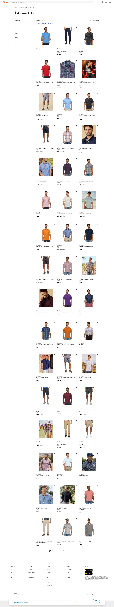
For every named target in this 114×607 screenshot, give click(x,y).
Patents (48, 574)
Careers (12, 574)
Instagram (69, 574)
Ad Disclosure (50, 580)
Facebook (69, 569)
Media (12, 582)
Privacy (48, 569)
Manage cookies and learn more (21, 602)
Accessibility (49, 585)
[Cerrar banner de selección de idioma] (112, 602)
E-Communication (51, 582)
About (12, 569)
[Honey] (5, 2)
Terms (48, 577)
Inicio (16, 7)
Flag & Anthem (22, 7)
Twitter (68, 572)
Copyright (49, 572)
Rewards (30, 574)
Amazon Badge (31, 572)
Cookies (48, 588)
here (30, 594)
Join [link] (106, 2)
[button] (90, 594)
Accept (96, 600)
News (12, 577)
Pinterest (69, 577)
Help (12, 572)
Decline (96, 602)
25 (60, 550)
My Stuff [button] (97, 2)
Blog (11, 580)
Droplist (30, 569)
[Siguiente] (64, 551)
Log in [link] (110, 2)
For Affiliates (31, 577)
